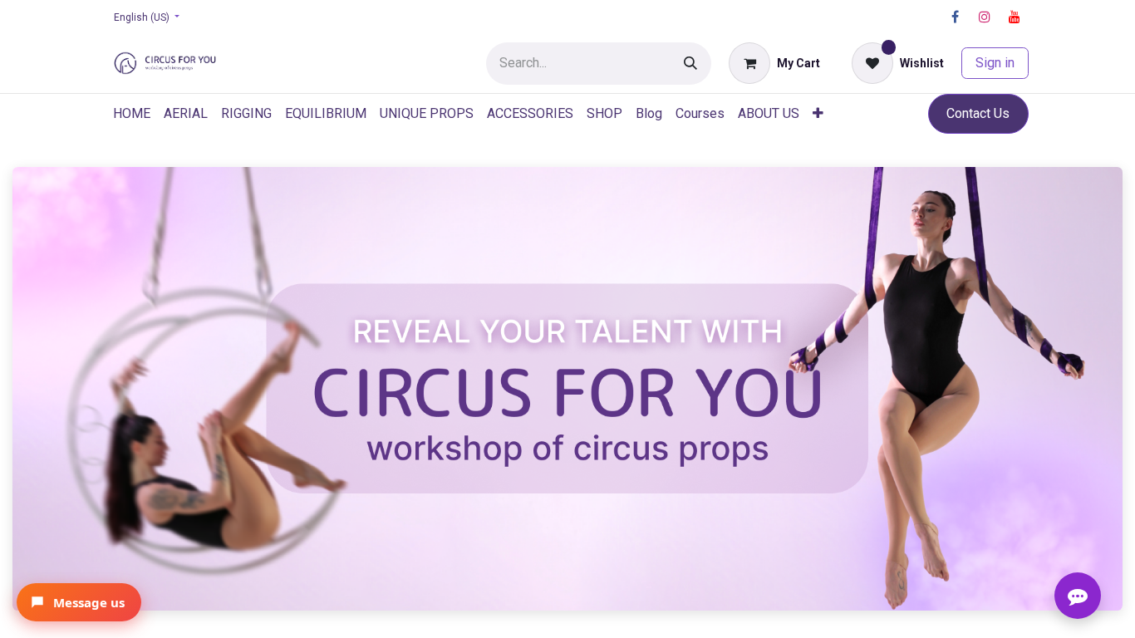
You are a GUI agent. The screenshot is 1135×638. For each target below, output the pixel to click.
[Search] (690, 63)
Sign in (995, 63)
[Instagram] (984, 16)
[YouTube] (1014, 16)
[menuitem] (131, 113)
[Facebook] (954, 16)
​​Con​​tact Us (978, 113)
